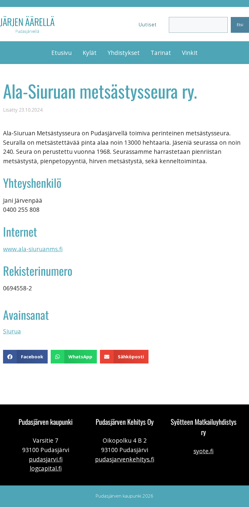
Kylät (90, 53)
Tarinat (161, 53)
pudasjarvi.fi (46, 459)
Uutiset (147, 25)
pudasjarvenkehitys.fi (124, 459)
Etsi (240, 24)
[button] (25, 356)
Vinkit (190, 53)
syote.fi (203, 451)
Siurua (12, 331)
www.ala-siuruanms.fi (33, 249)
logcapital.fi (46, 468)
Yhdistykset (123, 53)
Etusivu (61, 53)
